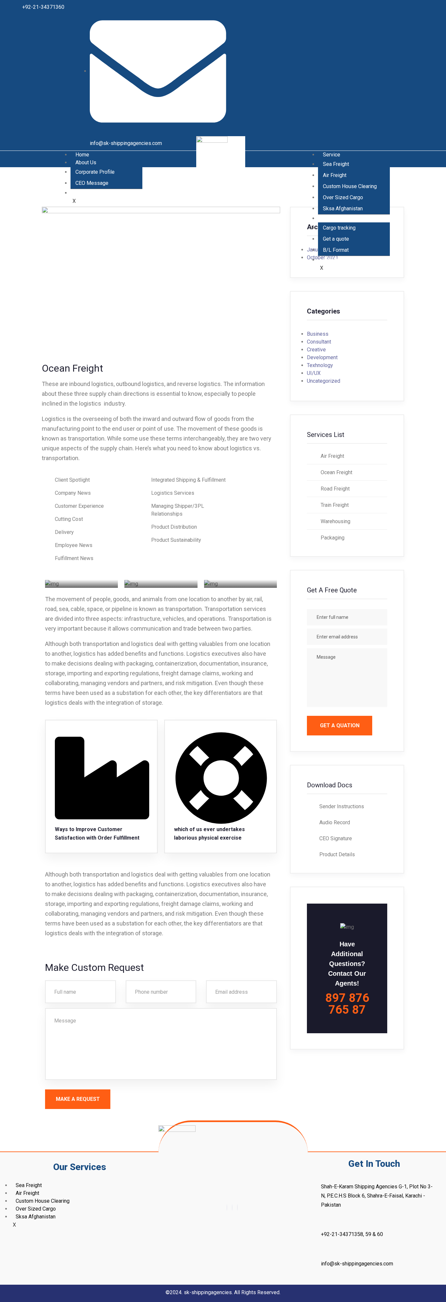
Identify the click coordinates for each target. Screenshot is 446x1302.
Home (82, 155)
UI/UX (314, 373)
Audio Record (334, 822)
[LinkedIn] (237, 1207)
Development (322, 357)
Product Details (337, 854)
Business (317, 334)
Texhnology (320, 365)
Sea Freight (336, 164)
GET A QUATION (339, 725)
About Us (85, 162)
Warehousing (334, 521)
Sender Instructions (341, 806)
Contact (331, 260)
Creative (316, 349)
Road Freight (334, 489)
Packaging (331, 538)
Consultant (319, 342)
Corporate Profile (95, 172)
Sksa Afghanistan (343, 208)
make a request (78, 1099)
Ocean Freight (335, 472)
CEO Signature (335, 838)
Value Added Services (348, 218)
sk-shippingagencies (208, 1292)
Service (331, 155)
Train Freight (334, 505)
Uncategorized (323, 381)
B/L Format (336, 250)
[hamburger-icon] (140, 151)
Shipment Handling (96, 193)
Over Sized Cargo (343, 197)
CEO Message (91, 183)
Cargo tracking (339, 228)
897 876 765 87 (347, 1004)
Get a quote (336, 239)
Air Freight (334, 175)
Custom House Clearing (350, 186)
